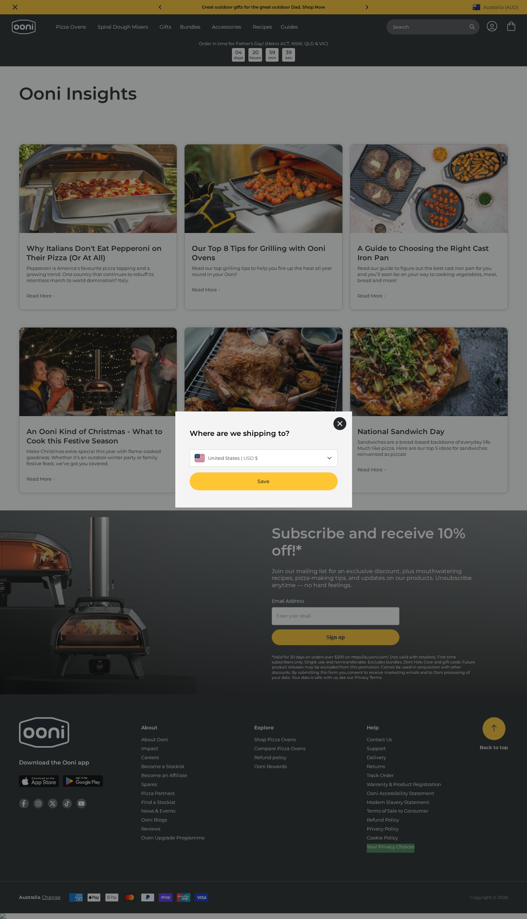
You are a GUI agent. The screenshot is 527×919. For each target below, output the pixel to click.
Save (263, 481)
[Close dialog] (339, 423)
